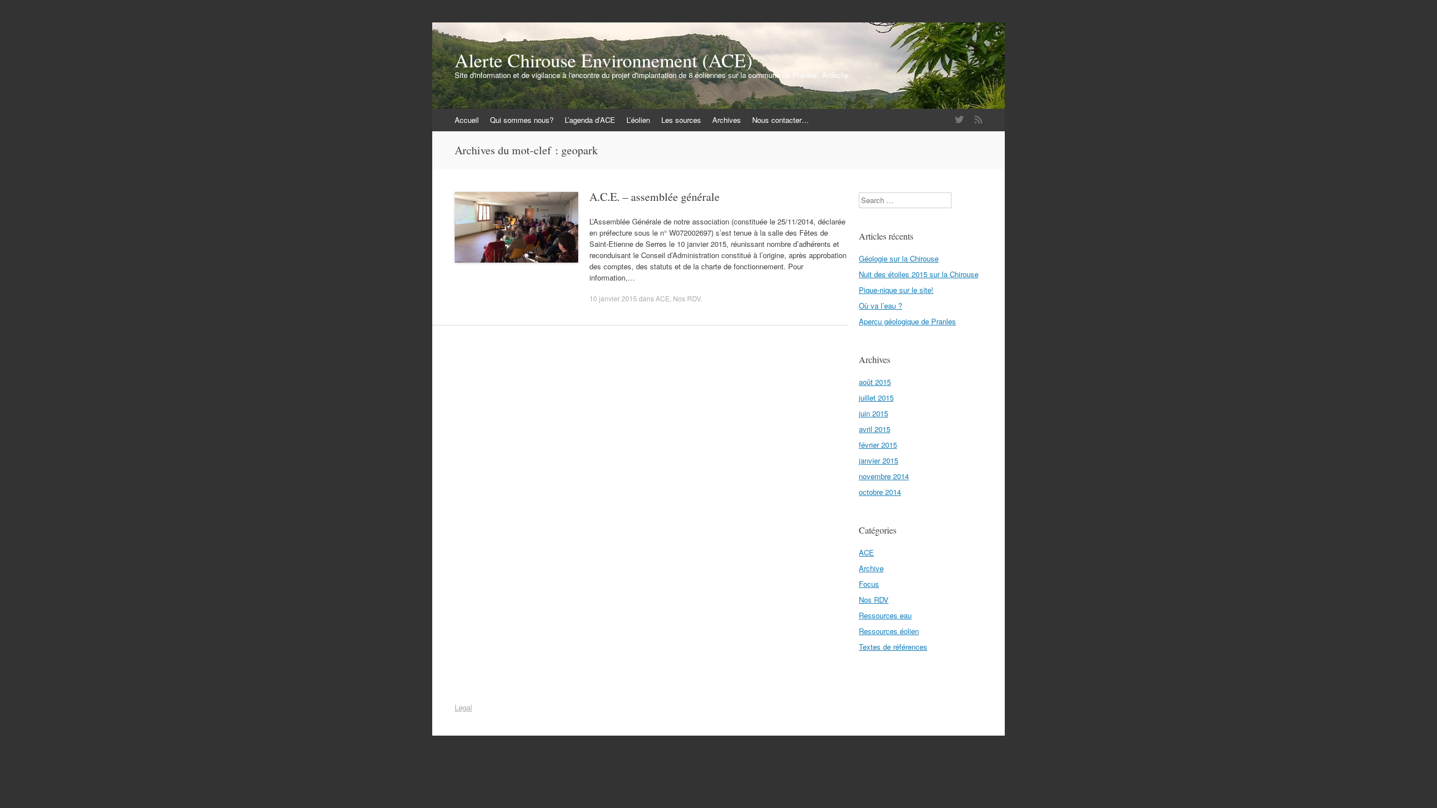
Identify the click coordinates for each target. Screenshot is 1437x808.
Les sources (681, 119)
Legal (463, 707)
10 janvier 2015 (613, 298)
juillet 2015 (876, 397)
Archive (871, 568)
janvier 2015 (878, 460)
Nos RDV (687, 298)
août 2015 (875, 382)
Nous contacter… (780, 119)
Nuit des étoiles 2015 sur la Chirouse (918, 274)
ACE (663, 298)
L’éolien (638, 119)
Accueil (467, 119)
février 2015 (878, 444)
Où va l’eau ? (880, 305)
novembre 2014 (884, 476)
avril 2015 (874, 429)
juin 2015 (873, 413)
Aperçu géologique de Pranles (907, 321)
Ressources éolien (889, 631)
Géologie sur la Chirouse (899, 258)
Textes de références (893, 646)
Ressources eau (885, 615)
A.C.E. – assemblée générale (654, 196)
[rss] (978, 120)
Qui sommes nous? (521, 119)
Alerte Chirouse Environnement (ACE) (603, 60)
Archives (726, 119)
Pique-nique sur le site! (896, 289)
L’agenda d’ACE (590, 119)
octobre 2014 (880, 491)
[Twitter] (959, 120)
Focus (869, 584)
